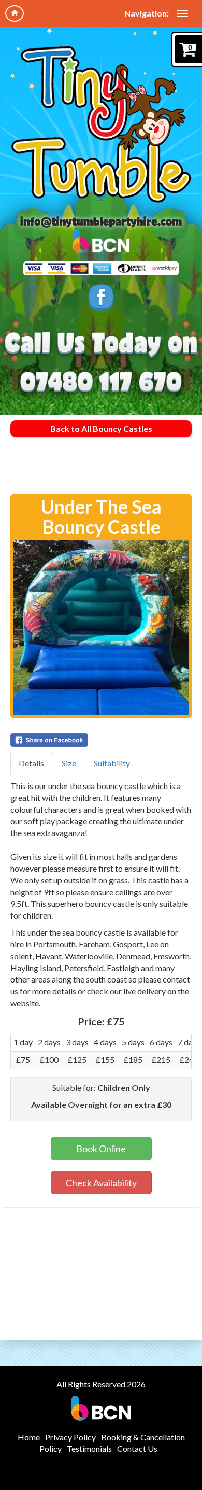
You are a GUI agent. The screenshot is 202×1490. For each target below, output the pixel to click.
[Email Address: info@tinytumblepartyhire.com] (101, 221)
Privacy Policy (70, 1437)
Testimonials (89, 1448)
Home (29, 1437)
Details (31, 763)
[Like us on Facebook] (101, 298)
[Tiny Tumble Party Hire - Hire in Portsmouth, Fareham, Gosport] (101, 124)
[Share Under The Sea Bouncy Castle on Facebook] (101, 740)
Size (69, 763)
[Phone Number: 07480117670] (101, 383)
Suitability (112, 763)
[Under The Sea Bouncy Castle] (101, 627)
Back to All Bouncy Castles (101, 428)
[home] (14, 13)
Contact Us (137, 1448)
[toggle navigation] (182, 13)
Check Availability (101, 1182)
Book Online (101, 1148)
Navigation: (146, 13)
